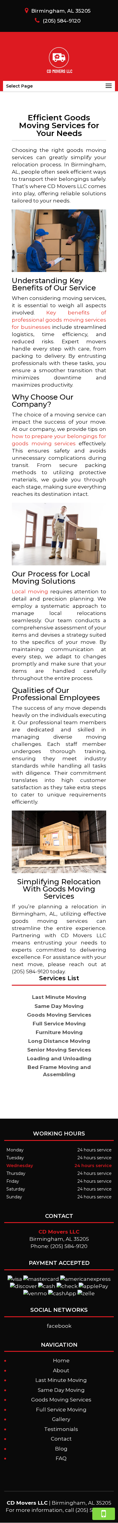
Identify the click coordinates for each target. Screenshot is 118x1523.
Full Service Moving (61, 1410)
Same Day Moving (61, 1390)
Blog (61, 1449)
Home (61, 1361)
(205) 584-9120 (61, 21)
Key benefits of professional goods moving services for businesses (59, 320)
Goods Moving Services (61, 1400)
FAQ (61, 1458)
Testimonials (61, 1429)
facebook (59, 1326)
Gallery (61, 1419)
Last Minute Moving (61, 1380)
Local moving (30, 592)
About (61, 1370)
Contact (61, 1439)
